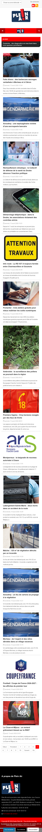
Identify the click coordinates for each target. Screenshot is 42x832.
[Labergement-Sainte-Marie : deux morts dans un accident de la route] (21, 489)
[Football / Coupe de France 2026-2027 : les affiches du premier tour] (21, 669)
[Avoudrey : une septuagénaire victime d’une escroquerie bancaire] (21, 109)
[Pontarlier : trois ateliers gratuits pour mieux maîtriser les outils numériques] (21, 293)
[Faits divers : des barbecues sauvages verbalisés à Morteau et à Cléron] (21, 65)
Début (5, 747)
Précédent (13, 747)
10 (20, 750)
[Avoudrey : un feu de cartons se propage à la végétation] (21, 580)
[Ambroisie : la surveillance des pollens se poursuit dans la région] (21, 347)
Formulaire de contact (10, 814)
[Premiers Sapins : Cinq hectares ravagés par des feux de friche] (21, 401)
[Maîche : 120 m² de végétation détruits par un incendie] (21, 536)
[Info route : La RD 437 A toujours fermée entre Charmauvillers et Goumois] (21, 248)
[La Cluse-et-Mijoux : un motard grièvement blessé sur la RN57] (21, 713)
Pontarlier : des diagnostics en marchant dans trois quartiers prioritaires (20, 44)
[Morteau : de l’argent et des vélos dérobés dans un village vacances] (21, 624)
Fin (34, 750)
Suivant (26, 750)
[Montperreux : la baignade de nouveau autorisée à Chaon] (21, 444)
